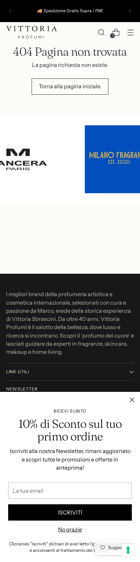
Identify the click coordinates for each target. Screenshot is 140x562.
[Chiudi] (132, 400)
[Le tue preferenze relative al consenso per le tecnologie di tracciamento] (128, 550)
